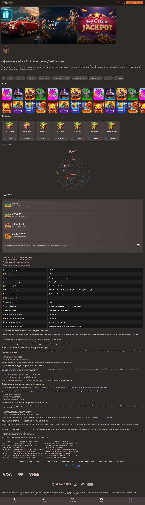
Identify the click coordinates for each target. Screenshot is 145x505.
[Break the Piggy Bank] (7, 107)
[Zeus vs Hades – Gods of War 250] (41, 107)
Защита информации (105, 461)
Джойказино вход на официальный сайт (16, 261)
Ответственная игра (86, 461)
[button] (63, 78)
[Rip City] (41, 94)
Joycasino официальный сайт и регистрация (17, 259)
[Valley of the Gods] (18, 107)
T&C (66, 245)
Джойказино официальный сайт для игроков (17, 257)
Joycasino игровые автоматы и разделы (16, 262)
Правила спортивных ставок (28, 461)
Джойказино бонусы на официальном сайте (17, 264)
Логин (121, 3)
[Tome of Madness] (18, 94)
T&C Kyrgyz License (50, 461)
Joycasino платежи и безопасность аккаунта (17, 265)
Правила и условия (68, 461)
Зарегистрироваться (134, 3)
